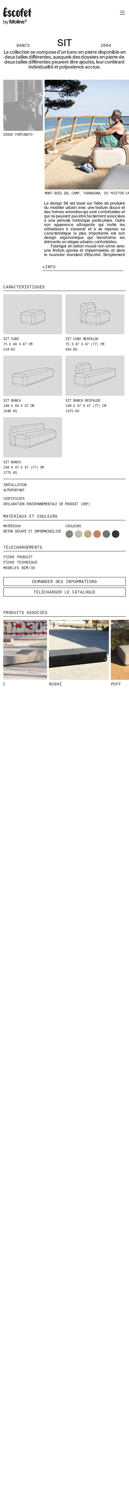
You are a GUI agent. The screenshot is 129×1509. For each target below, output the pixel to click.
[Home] (17, 16)
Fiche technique (20, 562)
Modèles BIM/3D (19, 568)
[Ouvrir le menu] (121, 13)
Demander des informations (64, 581)
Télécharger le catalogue (64, 592)
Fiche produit (18, 557)
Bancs (23, 45)
